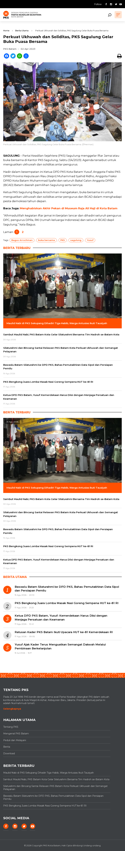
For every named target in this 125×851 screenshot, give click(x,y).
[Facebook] (6, 56)
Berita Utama (21, 30)
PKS (62, 240)
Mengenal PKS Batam (16, 733)
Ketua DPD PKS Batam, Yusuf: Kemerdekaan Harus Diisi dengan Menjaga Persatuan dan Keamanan (61, 617)
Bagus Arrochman (22, 240)
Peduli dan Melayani (14, 740)
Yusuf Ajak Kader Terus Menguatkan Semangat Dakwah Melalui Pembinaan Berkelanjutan (60, 646)
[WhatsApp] (19, 56)
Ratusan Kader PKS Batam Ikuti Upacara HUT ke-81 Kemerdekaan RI (64, 632)
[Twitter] (13, 56)
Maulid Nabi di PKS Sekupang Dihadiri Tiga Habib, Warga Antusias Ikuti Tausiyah (48, 772)
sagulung (75, 240)
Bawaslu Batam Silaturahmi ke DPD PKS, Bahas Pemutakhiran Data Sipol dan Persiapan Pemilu (67, 588)
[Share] (26, 56)
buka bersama (46, 240)
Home (6, 30)
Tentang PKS (10, 726)
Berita (6, 746)
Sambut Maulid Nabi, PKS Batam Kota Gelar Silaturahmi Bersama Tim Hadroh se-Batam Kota (56, 779)
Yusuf (90, 240)
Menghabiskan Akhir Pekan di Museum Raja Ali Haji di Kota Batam (68, 208)
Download (9, 753)
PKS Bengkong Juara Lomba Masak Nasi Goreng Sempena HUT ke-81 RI (66, 603)
